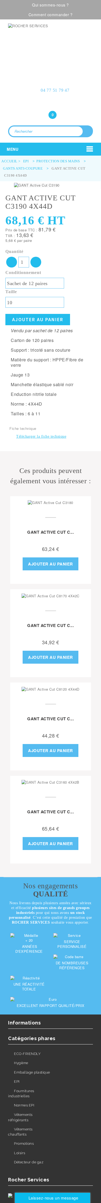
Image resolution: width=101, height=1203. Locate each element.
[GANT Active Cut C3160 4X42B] (51, 782)
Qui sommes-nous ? (50, 5)
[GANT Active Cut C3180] (51, 503)
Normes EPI (24, 1105)
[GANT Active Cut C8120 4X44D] (51, 689)
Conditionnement (24, 272)
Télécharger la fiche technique (41, 436)
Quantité (14, 251)
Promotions (24, 1144)
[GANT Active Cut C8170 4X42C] (51, 596)
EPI (17, 1081)
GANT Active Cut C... (50, 532)
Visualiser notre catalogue (52, 61)
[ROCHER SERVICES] (50, 38)
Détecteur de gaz (28, 1162)
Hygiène (21, 1063)
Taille (11, 291)
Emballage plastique (32, 1072)
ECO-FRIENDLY (27, 1054)
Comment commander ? (51, 14)
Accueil (9, 161)
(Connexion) (50, 104)
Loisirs (19, 1153)
